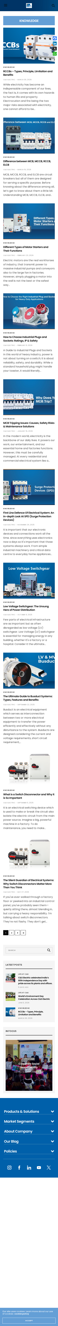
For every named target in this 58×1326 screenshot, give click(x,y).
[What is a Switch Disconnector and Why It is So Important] (29, 769)
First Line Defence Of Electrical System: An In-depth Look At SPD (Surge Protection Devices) (28, 516)
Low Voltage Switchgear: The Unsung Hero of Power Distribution (26, 608)
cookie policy (21, 1313)
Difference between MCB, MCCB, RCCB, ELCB (27, 163)
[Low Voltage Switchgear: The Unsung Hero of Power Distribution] (29, 581)
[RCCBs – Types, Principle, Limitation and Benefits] (29, 46)
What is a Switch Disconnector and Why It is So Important (28, 796)
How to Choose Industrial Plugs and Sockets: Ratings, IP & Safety (25, 338)
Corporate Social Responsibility (29, 1065)
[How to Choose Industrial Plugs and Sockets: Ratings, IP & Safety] (29, 311)
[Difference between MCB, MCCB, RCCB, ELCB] (29, 136)
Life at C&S (23, 974)
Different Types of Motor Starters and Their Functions (25, 248)
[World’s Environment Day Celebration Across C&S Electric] (10, 996)
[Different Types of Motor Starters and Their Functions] (29, 221)
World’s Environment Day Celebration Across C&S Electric (34, 998)
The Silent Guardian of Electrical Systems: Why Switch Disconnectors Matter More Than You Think (28, 883)
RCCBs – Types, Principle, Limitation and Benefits (28, 73)
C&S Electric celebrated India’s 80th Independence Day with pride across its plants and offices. (35, 980)
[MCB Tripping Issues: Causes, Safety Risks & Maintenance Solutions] (29, 397)
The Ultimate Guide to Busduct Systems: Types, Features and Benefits (28, 698)
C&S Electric (9, 79)
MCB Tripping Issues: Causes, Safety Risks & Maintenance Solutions (28, 424)
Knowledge (9, 67)
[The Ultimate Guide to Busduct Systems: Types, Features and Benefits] (29, 671)
